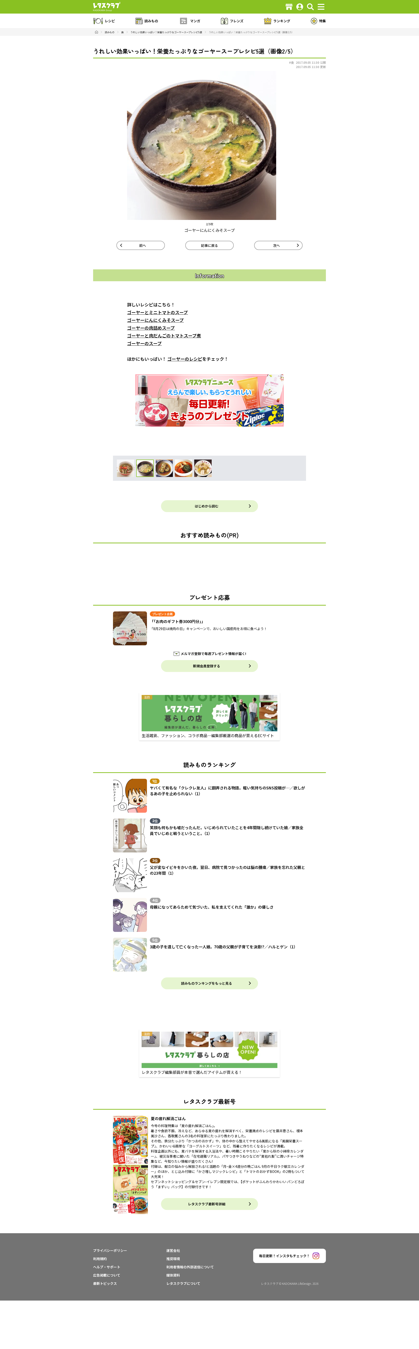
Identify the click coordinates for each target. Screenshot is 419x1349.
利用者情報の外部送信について (190, 1266)
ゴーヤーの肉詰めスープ (151, 328)
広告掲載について (106, 1275)
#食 (291, 62)
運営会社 (173, 1250)
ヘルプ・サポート (106, 1266)
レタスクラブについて (183, 1283)
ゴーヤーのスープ (144, 343)
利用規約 (100, 1258)
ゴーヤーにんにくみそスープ (155, 320)
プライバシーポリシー (110, 1250)
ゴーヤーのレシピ (184, 359)
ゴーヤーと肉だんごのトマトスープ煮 (164, 335)
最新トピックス (105, 1283)
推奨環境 (173, 1258)
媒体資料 (173, 1275)
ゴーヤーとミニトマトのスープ (157, 312)
